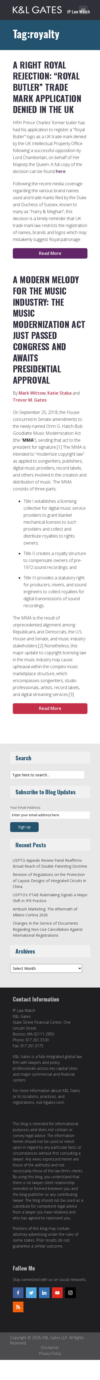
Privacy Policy (50, 1353)
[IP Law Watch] (51, 9)
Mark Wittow (32, 393)
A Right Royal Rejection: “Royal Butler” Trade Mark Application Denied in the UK (47, 86)
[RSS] (18, 1307)
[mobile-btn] (83, 10)
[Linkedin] (44, 1292)
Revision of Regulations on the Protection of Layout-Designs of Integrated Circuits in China (49, 880)
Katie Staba (59, 393)
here (61, 171)
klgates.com (53, 1102)
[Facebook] (18, 1292)
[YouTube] (57, 1292)
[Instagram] (70, 1292)
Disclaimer (50, 1347)
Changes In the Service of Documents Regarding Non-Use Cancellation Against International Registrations (48, 929)
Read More (50, 253)
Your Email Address (25, 807)
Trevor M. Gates (30, 400)
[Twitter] (31, 1292)
